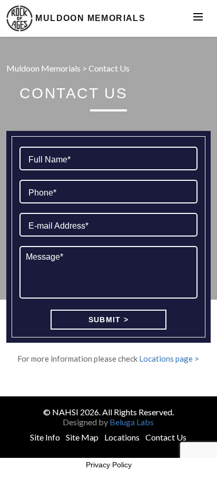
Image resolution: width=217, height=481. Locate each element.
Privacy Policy (109, 464)
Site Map (82, 437)
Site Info (45, 437)
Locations (122, 437)
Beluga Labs (132, 422)
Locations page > (169, 358)
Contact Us (165, 437)
